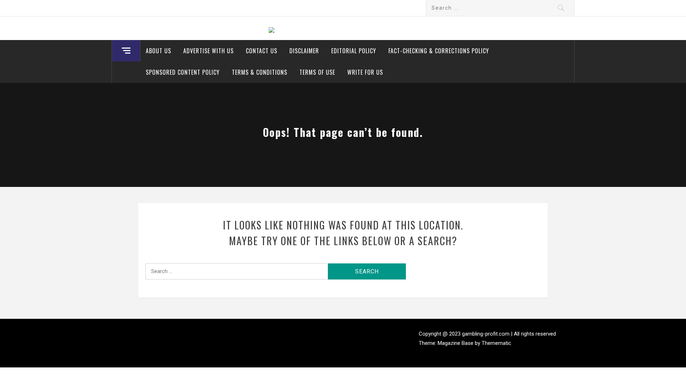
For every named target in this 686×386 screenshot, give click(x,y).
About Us (158, 50)
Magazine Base (456, 343)
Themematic (496, 343)
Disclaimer (304, 50)
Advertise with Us (208, 50)
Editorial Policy (353, 50)
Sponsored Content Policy (183, 72)
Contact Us (261, 50)
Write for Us (365, 72)
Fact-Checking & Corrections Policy (438, 50)
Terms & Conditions (259, 72)
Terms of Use (317, 72)
